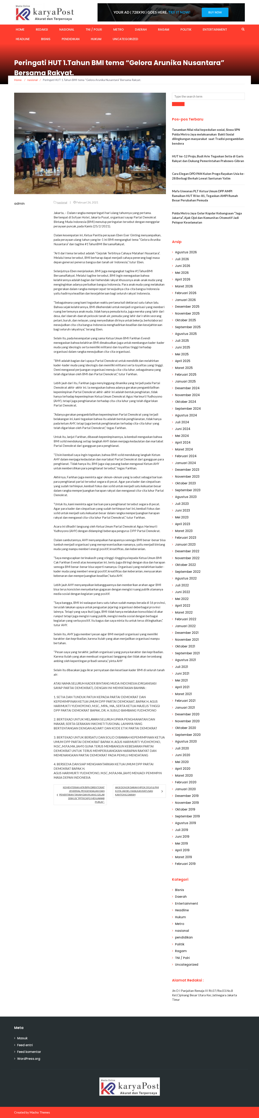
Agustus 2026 (186, 252)
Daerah (141, 29)
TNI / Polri (94, 29)
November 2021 (187, 639)
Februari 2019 (185, 864)
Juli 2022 (182, 585)
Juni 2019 (182, 836)
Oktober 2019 (185, 809)
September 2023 (188, 490)
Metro (118, 29)
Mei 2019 (181, 843)
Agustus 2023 (186, 497)
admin (19, 203)
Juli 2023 (182, 504)
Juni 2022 (182, 592)
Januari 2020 (185, 789)
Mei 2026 (182, 273)
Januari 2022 (185, 626)
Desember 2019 (187, 796)
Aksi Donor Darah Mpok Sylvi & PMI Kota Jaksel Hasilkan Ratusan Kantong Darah (137, 791)
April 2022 (182, 605)
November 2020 (187, 721)
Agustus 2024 (186, 415)
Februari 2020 (185, 782)
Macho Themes (40, 1112)
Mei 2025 (182, 354)
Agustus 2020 (186, 741)
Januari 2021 (185, 707)
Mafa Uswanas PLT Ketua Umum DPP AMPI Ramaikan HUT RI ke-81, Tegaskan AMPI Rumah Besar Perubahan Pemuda (205, 195)
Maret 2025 (184, 368)
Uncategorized (125, 39)
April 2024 (183, 442)
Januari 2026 (185, 300)
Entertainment (215, 29)
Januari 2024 (185, 463)
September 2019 (187, 816)
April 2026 (182, 279)
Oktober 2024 (185, 402)
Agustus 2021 (185, 660)
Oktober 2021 (185, 646)
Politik (185, 29)
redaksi (42, 29)
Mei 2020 (182, 762)
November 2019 (187, 803)
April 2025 (182, 361)
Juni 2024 (182, 429)
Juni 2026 (182, 266)
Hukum (96, 39)
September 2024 (188, 408)
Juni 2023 (182, 510)
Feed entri (25, 1045)
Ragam (163, 29)
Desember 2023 (187, 470)
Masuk (22, 1038)
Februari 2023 (185, 537)
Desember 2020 (187, 714)
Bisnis (45, 39)
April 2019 (182, 850)
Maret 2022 (184, 612)
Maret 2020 (184, 775)
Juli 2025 (182, 341)
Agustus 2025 (186, 334)
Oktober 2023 (185, 483)
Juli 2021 (181, 667)
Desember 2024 (187, 388)
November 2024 (187, 395)
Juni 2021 (182, 673)
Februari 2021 (185, 701)
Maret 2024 (184, 449)
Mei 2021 (181, 680)
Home (20, 29)
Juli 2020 (182, 748)
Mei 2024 (182, 436)
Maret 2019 (183, 857)
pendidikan (71, 39)
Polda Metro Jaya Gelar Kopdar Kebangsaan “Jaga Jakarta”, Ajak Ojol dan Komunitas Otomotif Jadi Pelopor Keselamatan (207, 217)
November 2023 (187, 476)
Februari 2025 (185, 374)
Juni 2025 (182, 347)
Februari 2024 (186, 456)
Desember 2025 (187, 306)
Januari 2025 (185, 381)
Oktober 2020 (185, 728)
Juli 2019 (181, 830)
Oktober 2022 (185, 565)
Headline (23, 39)
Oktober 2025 (185, 320)
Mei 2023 (182, 517)
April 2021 (182, 687)
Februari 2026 (185, 293)
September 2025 (188, 327)
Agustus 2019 (185, 823)
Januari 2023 (185, 544)
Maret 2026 (184, 286)
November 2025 (187, 313)
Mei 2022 (182, 599)
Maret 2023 (184, 531)
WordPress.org (28, 1059)
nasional (66, 29)
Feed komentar (29, 1052)
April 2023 (182, 524)
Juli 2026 (182, 259)
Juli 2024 (182, 422)
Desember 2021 (186, 633)
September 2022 (188, 572)
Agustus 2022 (186, 578)
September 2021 (187, 653)
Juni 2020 (182, 755)
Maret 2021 (183, 694)
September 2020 (188, 735)
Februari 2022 (185, 619)
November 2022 (187, 558)
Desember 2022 (187, 551)
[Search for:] (208, 96)
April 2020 (182, 768)
